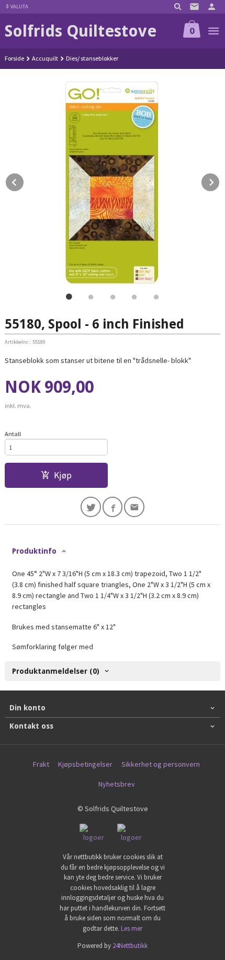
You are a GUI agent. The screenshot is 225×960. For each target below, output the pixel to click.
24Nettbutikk (130, 945)
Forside (14, 58)
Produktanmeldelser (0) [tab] (55, 671)
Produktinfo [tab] (34, 551)
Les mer (131, 928)
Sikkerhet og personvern (160, 764)
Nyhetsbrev (116, 784)
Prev (24, 180)
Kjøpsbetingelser (85, 764)
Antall (13, 434)
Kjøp (63, 475)
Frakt (41, 764)
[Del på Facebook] (113, 507)
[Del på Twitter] (91, 507)
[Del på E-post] (134, 507)
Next (219, 180)
